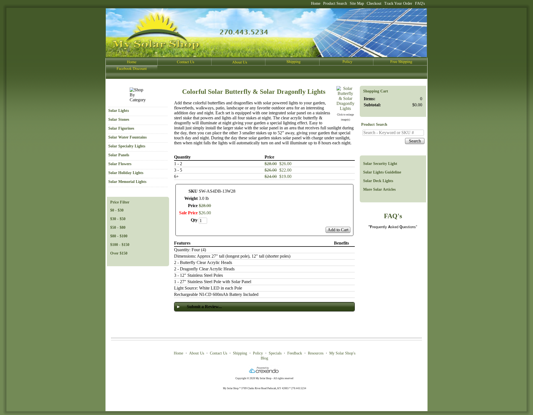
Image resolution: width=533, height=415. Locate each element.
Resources (315, 353)
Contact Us (218, 353)
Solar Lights (118, 111)
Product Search (335, 3)
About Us (196, 353)
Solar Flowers (119, 164)
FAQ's (420, 3)
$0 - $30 (117, 210)
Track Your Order (398, 3)
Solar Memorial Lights (127, 182)
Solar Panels (118, 155)
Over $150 (118, 253)
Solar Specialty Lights (126, 146)
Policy (258, 353)
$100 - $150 (119, 245)
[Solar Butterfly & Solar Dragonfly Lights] (345, 108)
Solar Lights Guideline (382, 172)
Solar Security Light (380, 164)
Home (315, 3)
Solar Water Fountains (127, 137)
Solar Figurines (121, 128)
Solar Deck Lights (378, 181)
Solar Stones (118, 119)
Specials (275, 353)
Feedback (294, 353)
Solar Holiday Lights (125, 173)
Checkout (374, 3)
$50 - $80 (117, 227)
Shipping (240, 353)
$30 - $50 (117, 219)
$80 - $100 (118, 236)
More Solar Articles (379, 189)
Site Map (357, 3)
